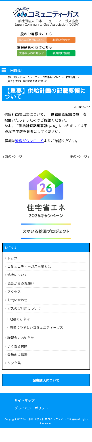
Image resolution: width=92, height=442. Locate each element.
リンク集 (14, 363)
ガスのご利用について (24, 309)
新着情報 (70, 77)
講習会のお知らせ (20, 338)
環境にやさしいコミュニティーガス (36, 327)
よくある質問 (17, 346)
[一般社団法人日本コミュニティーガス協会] (46, 26)
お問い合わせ (17, 300)
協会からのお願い (20, 283)
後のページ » (79, 156)
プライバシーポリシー (31, 408)
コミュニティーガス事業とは (29, 266)
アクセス (14, 292)
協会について (17, 275)
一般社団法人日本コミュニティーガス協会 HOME (32, 77)
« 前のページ (12, 156)
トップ (12, 258)
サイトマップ (25, 400)
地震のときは (20, 319)
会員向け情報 (17, 355)
